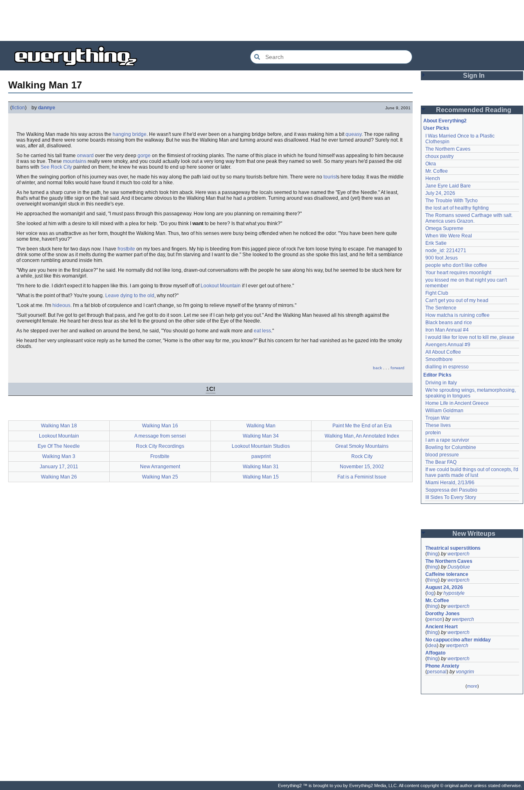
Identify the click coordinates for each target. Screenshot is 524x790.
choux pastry (439, 156)
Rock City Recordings (160, 446)
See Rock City (56, 167)
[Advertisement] (262, 20)
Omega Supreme (444, 228)
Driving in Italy (441, 383)
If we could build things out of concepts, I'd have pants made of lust (472, 472)
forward (397, 368)
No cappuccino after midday (458, 640)
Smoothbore (439, 359)
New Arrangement (160, 466)
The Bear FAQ (440, 462)
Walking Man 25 (160, 477)
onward (85, 155)
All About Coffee (443, 352)
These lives (438, 425)
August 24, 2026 (444, 587)
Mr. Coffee (436, 171)
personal (437, 672)
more (472, 686)
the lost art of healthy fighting (457, 208)
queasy (353, 134)
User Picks (436, 128)
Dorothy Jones (442, 613)
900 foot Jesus (441, 258)
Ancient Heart (441, 627)
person (435, 619)
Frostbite (159, 456)
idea (432, 645)
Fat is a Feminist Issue (361, 477)
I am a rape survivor (447, 440)
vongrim (465, 672)
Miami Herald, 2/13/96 (449, 482)
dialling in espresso (447, 367)
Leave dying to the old (129, 295)
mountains (74, 161)
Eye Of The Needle (59, 446)
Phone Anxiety (442, 666)
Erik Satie (436, 243)
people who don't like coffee (456, 265)
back (377, 368)
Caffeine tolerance (446, 574)
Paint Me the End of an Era (362, 426)
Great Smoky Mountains (361, 446)
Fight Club (436, 293)
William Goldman (444, 410)
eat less (262, 331)
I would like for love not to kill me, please (470, 337)
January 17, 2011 (59, 466)
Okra (430, 164)
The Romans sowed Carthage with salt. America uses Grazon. (469, 218)
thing (432, 554)
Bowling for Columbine (450, 447)
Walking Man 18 (59, 426)
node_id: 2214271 (445, 250)
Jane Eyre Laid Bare (448, 186)
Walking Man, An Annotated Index (362, 436)
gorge (144, 155)
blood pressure (442, 455)
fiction (18, 108)
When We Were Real (448, 236)
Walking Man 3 (58, 456)
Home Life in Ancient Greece (457, 403)
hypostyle (454, 593)
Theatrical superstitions (453, 548)
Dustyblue (458, 567)
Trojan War (437, 418)
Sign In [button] (474, 75)
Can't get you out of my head (456, 300)
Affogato (435, 653)
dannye (46, 108)
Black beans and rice (448, 322)
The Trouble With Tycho (451, 200)
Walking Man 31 (261, 466)
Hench (432, 178)
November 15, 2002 (362, 466)
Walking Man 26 (59, 477)
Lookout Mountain (221, 286)
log (430, 593)
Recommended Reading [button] (473, 109)
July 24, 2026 (440, 193)
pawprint (261, 456)
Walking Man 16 (160, 426)
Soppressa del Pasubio (451, 490)
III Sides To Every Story (450, 497)
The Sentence (440, 308)
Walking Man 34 (261, 436)
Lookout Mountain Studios (261, 446)
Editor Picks (437, 375)
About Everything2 (445, 121)
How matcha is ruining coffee (457, 315)
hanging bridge (130, 134)
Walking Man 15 (261, 477)
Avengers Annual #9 (447, 345)
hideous (61, 305)
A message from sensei (160, 436)
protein (433, 433)
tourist (330, 177)
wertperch (458, 554)
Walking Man (261, 426)
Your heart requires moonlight (458, 272)
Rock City (362, 456)
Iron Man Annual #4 (447, 330)
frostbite (126, 249)
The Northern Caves (447, 149)
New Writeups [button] (473, 533)
